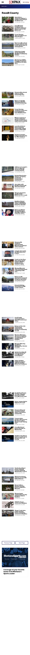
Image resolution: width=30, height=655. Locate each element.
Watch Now (25, 2)
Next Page (22, 543)
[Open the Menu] (2, 2)
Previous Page (8, 543)
